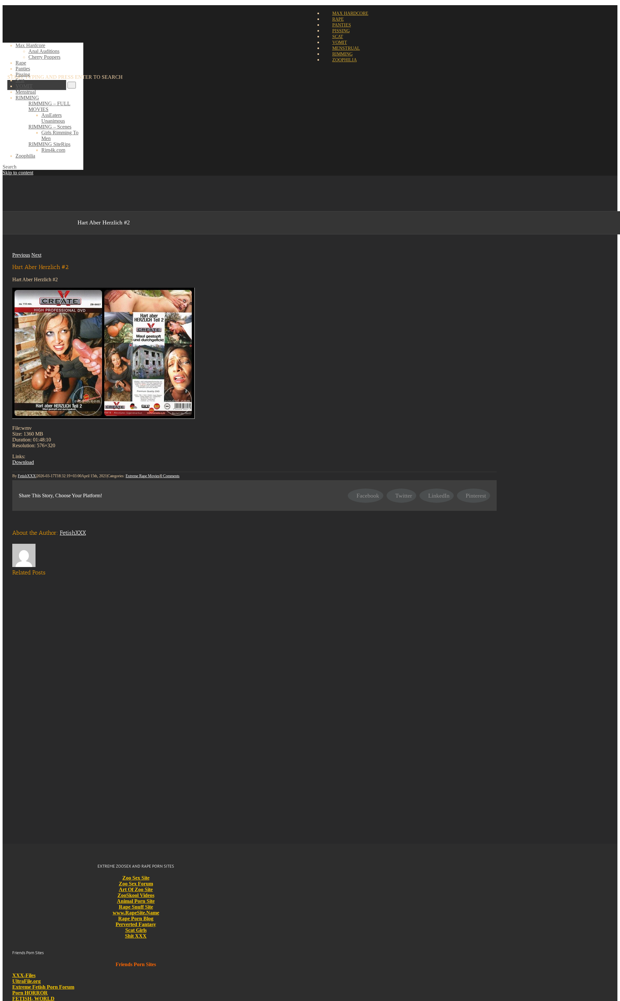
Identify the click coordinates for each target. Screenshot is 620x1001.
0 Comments (170, 476)
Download (23, 462)
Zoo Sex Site (136, 878)
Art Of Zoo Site (136, 889)
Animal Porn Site (136, 901)
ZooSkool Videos (136, 895)
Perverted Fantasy (136, 924)
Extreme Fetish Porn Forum (43, 987)
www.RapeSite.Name (136, 912)
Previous (21, 255)
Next (36, 255)
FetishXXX (27, 476)
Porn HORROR (30, 993)
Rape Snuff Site (136, 907)
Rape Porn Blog (135, 918)
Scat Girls (136, 930)
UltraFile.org (26, 981)
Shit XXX (136, 936)
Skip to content (18, 172)
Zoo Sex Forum (136, 883)
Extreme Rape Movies (143, 476)
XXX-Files (24, 975)
